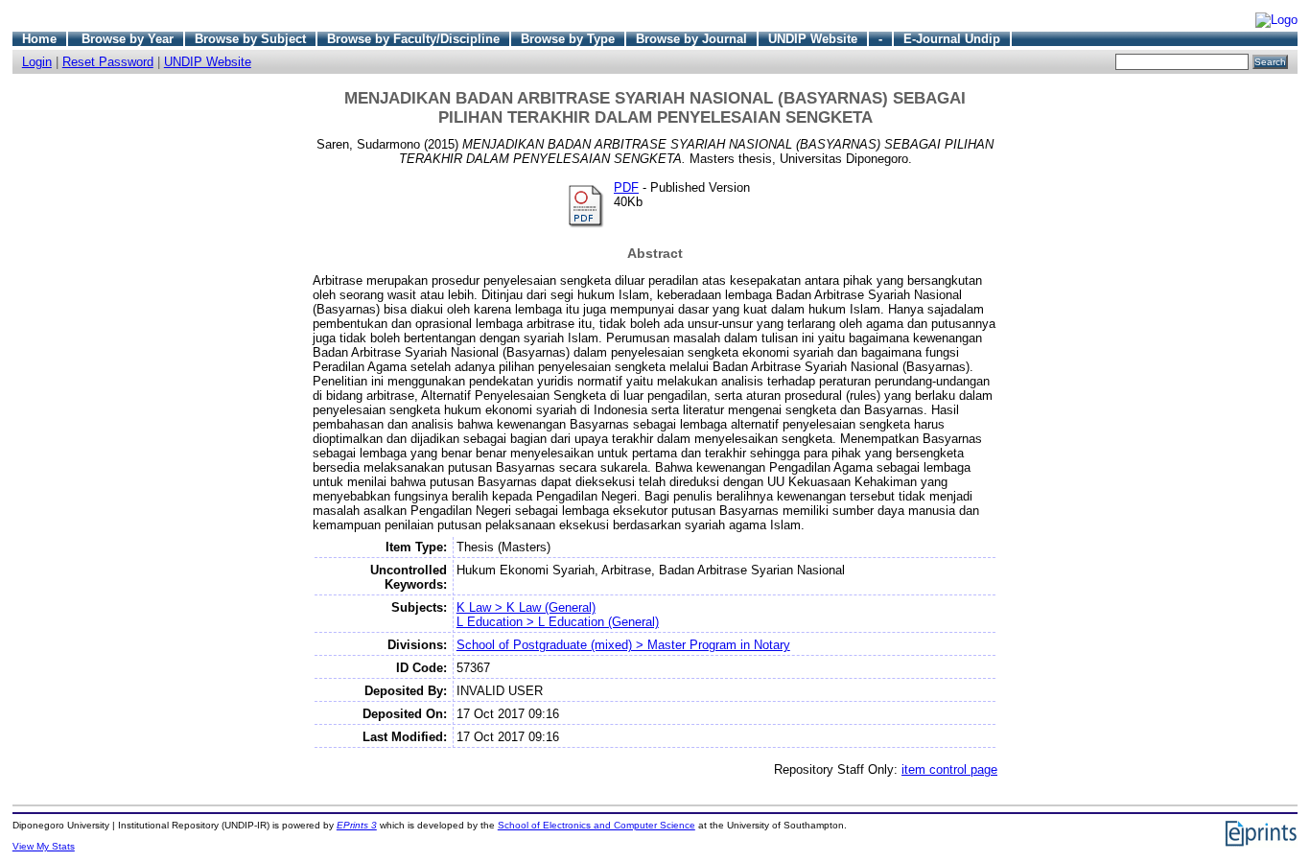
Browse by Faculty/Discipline (413, 39)
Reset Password (107, 62)
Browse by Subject (250, 39)
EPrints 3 (357, 825)
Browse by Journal (691, 39)
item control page (949, 769)
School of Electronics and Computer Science (596, 825)
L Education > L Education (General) (557, 622)
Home (39, 39)
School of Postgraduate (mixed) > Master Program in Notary (623, 645)
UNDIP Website (812, 39)
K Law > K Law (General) (526, 607)
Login (37, 62)
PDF (626, 187)
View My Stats (43, 846)
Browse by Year (128, 39)
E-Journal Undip (951, 39)
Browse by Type (568, 39)
